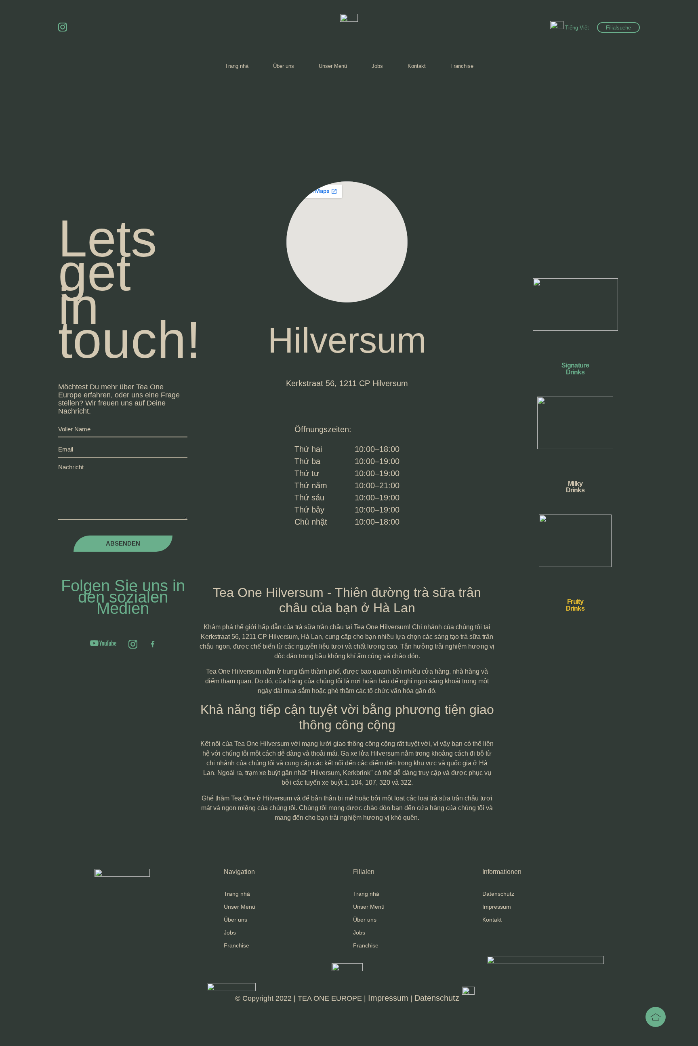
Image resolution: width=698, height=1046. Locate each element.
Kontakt (417, 66)
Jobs (377, 66)
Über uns (283, 66)
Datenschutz (498, 894)
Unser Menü (333, 66)
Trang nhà (236, 66)
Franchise (461, 66)
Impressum (496, 906)
